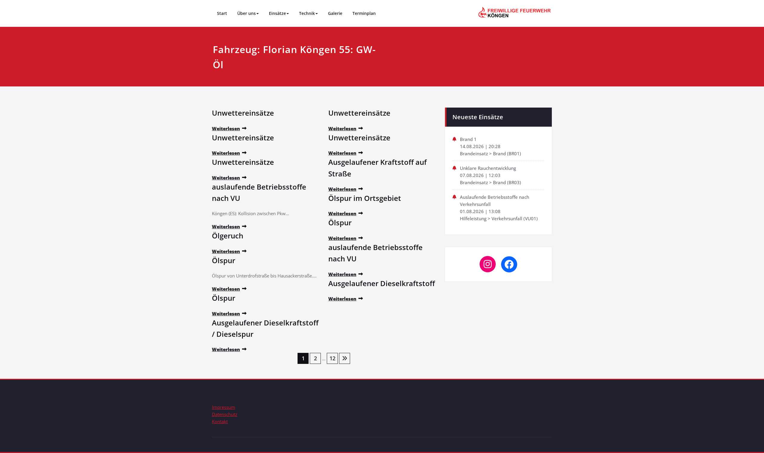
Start (222, 13)
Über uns (246, 13)
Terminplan (364, 13)
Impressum (223, 407)
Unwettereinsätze (243, 113)
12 (332, 358)
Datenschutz (224, 414)
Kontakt (220, 421)
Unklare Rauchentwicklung (488, 168)
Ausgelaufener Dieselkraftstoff (381, 283)
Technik (307, 13)
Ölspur (223, 260)
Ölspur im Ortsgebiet (364, 198)
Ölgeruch (227, 236)
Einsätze (277, 13)
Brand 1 (468, 139)
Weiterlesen (226, 128)
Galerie (335, 13)
